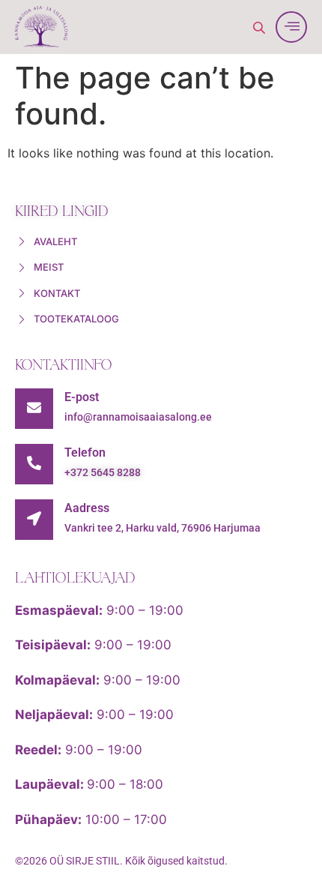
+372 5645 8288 (102, 472)
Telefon (85, 452)
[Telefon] (34, 464)
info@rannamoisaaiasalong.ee (138, 417)
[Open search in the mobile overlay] (260, 27)
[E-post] (34, 408)
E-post (81, 397)
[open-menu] (291, 27)
